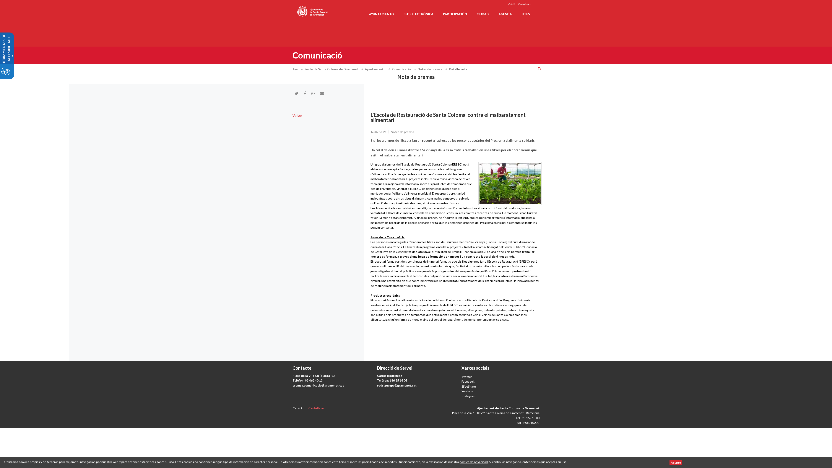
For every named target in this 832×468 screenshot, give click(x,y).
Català (511, 4)
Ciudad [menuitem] (483, 14)
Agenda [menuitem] (505, 14)
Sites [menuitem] (526, 14)
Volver (297, 115)
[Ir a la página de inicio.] (312, 11)
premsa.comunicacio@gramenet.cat (318, 385)
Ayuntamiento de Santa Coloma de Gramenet (325, 69)
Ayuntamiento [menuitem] (381, 14)
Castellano (524, 4)
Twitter (467, 377)
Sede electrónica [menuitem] (418, 14)
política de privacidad (474, 462)
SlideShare (469, 386)
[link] (510, 183)
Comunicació (401, 69)
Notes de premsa (430, 69)
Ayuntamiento (375, 69)
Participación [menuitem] (455, 14)
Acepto (676, 462)
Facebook (468, 381)
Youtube (467, 391)
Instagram (468, 396)
